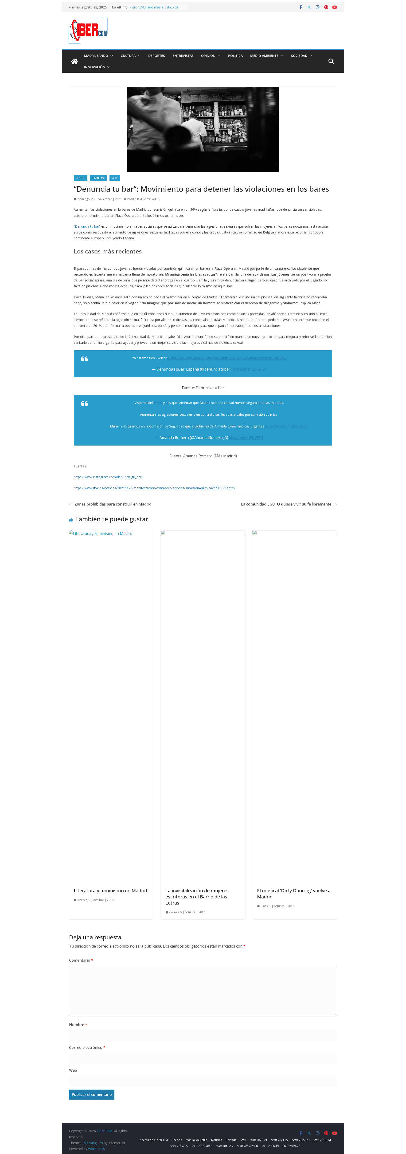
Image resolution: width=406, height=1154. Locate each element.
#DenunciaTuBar (228, 358)
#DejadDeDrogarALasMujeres (190, 358)
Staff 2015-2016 (201, 1146)
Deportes (156, 55)
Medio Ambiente (264, 55)
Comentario (81, 960)
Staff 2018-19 (270, 1146)
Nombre (78, 1024)
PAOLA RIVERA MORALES (143, 199)
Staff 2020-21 (258, 1140)
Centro (81, 178)
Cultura (128, 55)
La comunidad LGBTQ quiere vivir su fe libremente (286, 504)
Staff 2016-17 (224, 1146)
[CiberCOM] (74, 61)
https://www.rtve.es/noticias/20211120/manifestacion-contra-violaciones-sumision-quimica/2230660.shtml (154, 488)
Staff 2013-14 (322, 1140)
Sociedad (299, 55)
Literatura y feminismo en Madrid (110, 890)
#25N (158, 402)
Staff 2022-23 (301, 1140)
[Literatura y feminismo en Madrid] (111, 533)
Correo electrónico (87, 1047)
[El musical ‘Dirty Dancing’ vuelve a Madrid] (294, 533)
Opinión (208, 55)
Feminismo (98, 178)
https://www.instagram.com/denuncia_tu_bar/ (108, 477)
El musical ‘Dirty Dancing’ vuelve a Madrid (294, 893)
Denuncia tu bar (87, 226)
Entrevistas (183, 55)
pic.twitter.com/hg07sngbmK (286, 426)
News (114, 178)
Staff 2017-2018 (247, 1146)
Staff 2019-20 (291, 1146)
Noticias (216, 1140)
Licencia (177, 1140)
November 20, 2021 (249, 369)
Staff (243, 1140)
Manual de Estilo (196, 1140)
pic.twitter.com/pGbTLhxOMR (264, 358)
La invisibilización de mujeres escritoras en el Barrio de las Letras (197, 896)
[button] (110, 55)
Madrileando (96, 55)
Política (235, 55)
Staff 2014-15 (179, 1146)
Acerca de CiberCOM (154, 1140)
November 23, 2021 (246, 437)
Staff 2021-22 (280, 1140)
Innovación (94, 67)
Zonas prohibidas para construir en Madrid (113, 504)
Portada (231, 1140)
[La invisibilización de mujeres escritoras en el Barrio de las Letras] (203, 533)
